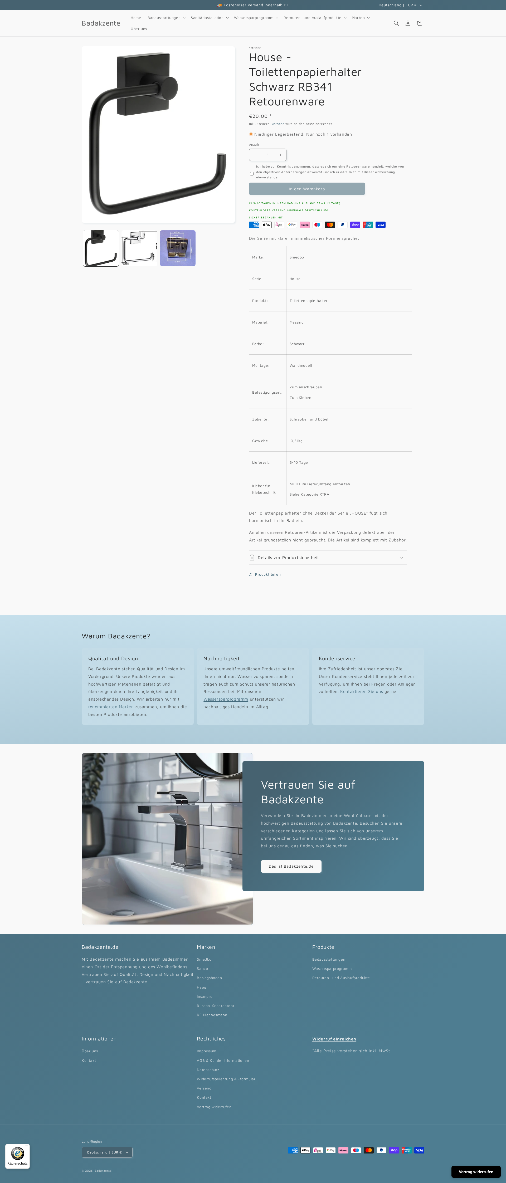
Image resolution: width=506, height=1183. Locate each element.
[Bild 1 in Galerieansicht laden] (101, 248)
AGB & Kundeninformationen (223, 1060)
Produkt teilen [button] (268, 574)
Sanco (202, 968)
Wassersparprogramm (225, 699)
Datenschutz (208, 1069)
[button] (166, 17)
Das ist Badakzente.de (291, 866)
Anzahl (254, 144)
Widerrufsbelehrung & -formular (226, 1079)
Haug (201, 987)
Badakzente (103, 1170)
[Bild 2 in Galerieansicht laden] (139, 248)
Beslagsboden (209, 977)
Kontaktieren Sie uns (361, 691)
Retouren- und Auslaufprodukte (341, 977)
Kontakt (89, 1060)
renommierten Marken (111, 706)
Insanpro (204, 996)
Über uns (90, 1051)
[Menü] (26, 1147)
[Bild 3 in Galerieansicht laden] (178, 248)
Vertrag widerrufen (214, 1106)
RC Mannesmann (212, 1015)
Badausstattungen (329, 959)
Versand (278, 124)
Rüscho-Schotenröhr (215, 1005)
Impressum (206, 1051)
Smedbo (204, 959)
